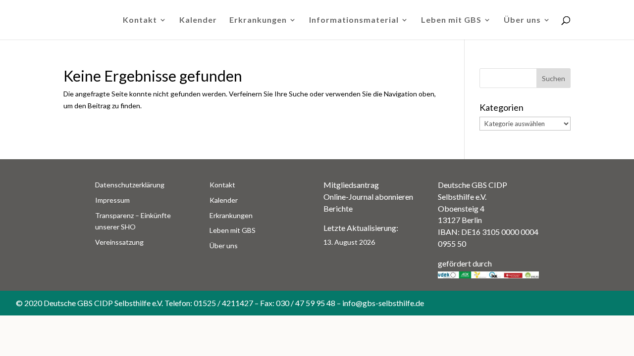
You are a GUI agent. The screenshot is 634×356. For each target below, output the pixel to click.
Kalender (198, 20)
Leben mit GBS (451, 20)
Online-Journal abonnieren (368, 196)
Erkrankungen (258, 20)
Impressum (112, 200)
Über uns (522, 20)
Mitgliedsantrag (351, 184)
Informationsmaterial (354, 20)
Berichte (338, 208)
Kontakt (140, 20)
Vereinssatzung (119, 242)
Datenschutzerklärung (129, 184)
